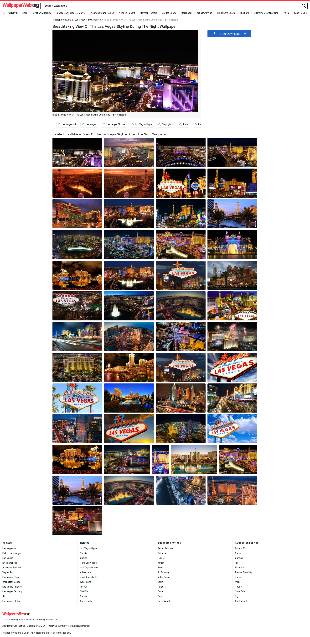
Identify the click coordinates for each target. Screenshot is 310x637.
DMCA (42, 626)
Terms (71, 626)
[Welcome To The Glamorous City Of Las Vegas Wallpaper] (129, 305)
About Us (7, 626)
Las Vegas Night (143, 124)
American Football (11, 567)
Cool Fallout (241, 601)
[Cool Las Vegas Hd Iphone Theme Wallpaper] (77, 336)
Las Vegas (91, 124)
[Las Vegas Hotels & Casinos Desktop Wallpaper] (77, 520)
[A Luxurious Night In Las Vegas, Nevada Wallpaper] (181, 183)
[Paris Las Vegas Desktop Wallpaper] (232, 490)
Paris (185, 124)
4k (3, 596)
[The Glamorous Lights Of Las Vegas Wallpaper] (181, 152)
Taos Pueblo (300, 13)
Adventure (85, 572)
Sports (83, 553)
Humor (161, 558)
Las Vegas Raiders (12, 586)
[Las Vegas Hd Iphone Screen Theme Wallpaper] (77, 244)
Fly (236, 563)
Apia (24, 13)
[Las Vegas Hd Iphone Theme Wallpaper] (129, 152)
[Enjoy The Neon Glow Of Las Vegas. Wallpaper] (77, 428)
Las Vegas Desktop (12, 591)
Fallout (83, 586)
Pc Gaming (163, 572)
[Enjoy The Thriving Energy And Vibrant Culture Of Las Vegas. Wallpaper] (129, 213)
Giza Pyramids (204, 13)
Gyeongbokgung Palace (102, 13)
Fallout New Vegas (11, 553)
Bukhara (244, 13)
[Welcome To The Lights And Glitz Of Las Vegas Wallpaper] (77, 367)
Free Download (230, 33)
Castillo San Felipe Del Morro (70, 13)
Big (236, 596)
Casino (83, 558)
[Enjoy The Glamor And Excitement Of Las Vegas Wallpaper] (181, 398)
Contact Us (19, 626)
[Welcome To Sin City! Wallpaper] (194, 459)
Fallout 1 (162, 586)
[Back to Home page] (20, 5)
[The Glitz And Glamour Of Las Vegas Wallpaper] (232, 428)
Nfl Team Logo (9, 563)
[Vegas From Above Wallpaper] (181, 213)
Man (237, 582)
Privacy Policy (59, 626)
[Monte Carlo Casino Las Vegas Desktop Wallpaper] (232, 244)
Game (238, 553)
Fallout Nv (240, 567)
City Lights (167, 124)
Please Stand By (243, 572)
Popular (86, 626)
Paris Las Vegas (88, 563)
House (238, 586)
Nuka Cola (240, 591)
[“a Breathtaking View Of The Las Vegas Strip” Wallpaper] (232, 367)
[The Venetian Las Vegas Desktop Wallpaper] (129, 367)
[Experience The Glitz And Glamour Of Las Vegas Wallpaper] (129, 183)
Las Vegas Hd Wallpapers (88, 19)
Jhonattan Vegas (11, 582)
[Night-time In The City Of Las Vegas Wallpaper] (129, 336)
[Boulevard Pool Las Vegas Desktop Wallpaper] (77, 490)
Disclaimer (32, 626)
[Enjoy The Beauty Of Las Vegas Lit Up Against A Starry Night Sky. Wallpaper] (181, 244)
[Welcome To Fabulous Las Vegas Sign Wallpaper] (77, 398)
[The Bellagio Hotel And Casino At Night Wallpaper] (77, 459)
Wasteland (85, 582)
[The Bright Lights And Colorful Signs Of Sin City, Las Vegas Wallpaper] (77, 183)
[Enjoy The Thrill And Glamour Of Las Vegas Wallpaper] (232, 398)
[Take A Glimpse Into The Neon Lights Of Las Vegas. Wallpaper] (181, 367)
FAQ (49, 626)
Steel (160, 567)
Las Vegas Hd (69, 124)
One (160, 596)
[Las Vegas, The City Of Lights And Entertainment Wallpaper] (232, 213)
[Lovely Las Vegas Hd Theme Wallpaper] (127, 459)
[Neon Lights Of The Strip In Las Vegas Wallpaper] (77, 213)
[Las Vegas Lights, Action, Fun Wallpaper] (129, 428)
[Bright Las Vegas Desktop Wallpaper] (238, 459)
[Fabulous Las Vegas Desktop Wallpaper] (181, 275)
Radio (238, 577)
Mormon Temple (148, 13)
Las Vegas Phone (89, 567)
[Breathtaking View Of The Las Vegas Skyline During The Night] (77, 152)
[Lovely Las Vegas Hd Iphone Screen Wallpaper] (232, 152)
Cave (160, 591)
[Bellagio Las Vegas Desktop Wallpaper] (77, 275)
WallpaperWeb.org (61, 19)
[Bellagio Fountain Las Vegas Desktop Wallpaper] (129, 275)
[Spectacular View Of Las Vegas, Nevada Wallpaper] (181, 336)
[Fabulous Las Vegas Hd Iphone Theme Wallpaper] (77, 305)
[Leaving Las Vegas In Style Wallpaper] (232, 183)
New (78, 626)
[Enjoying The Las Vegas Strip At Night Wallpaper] (232, 336)
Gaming (239, 558)
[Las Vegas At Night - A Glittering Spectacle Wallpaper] (160, 459)
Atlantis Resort (127, 13)
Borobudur (186, 13)
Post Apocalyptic (89, 577)
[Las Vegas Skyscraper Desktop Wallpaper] (129, 244)
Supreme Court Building (266, 13)
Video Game (164, 577)
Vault (160, 582)
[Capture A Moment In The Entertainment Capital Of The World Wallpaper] (181, 305)
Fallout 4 (162, 553)
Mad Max (84, 591)
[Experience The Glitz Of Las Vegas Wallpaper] (232, 305)
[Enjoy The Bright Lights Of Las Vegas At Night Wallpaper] (129, 398)
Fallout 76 (240, 548)
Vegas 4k (7, 572)
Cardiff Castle (169, 13)
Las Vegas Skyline (116, 124)
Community (86, 601)
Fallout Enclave (165, 548)
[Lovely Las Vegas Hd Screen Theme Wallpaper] (181, 428)
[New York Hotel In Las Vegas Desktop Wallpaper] (232, 275)
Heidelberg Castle (226, 13)
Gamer (83, 596)
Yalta (286, 13)
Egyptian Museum (41, 13)
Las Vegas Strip (10, 577)
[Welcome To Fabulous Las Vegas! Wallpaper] (181, 490)
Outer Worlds (164, 601)
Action (161, 563)
